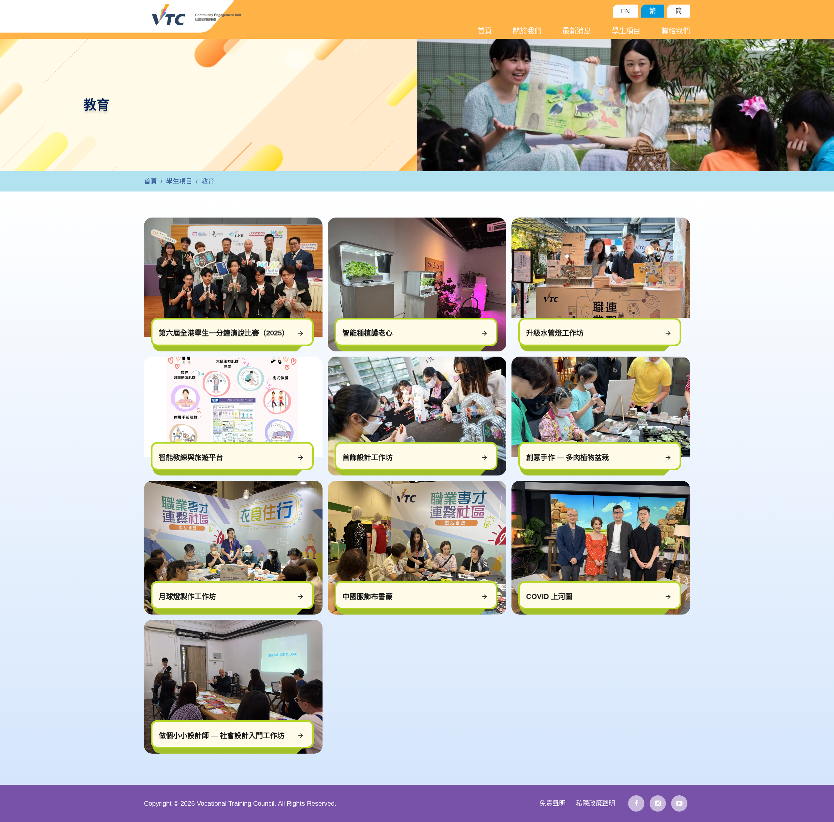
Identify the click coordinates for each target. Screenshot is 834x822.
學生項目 (626, 31)
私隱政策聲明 (595, 803)
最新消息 (576, 31)
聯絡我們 (675, 31)
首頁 (485, 31)
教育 (207, 181)
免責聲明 (552, 803)
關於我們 (527, 31)
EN (625, 11)
